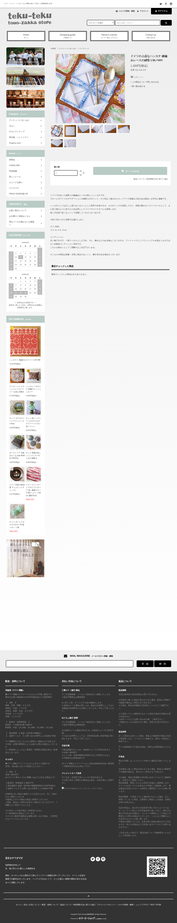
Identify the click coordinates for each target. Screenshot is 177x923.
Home (26, 36)
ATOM (158, 905)
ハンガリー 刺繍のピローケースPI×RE (25, 360)
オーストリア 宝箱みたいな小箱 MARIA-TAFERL (17, 455)
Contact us (151, 36)
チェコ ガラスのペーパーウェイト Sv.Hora (16, 421)
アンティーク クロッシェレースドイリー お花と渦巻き (16, 389)
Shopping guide (68, 36)
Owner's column (109, 36)
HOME (53, 49)
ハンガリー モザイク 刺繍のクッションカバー (33, 389)
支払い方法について (32, 905)
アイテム (163, 11)
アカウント (144, 11)
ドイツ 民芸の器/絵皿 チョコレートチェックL (17, 487)
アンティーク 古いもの (67, 49)
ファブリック (84, 49)
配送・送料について (50, 905)
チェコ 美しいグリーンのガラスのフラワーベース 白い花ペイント (33, 422)
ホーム (18, 905)
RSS (152, 905)
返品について (138, 179)
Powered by (74, 918)
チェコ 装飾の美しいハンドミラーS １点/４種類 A (33, 455)
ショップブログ (142, 905)
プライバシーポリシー (106, 905)
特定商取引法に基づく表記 (157, 179)
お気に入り (138, 77)
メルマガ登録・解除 (127, 11)
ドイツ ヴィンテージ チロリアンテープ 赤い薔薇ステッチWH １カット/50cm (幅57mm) (33, 490)
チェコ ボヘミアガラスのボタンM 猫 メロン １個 (16, 524)
